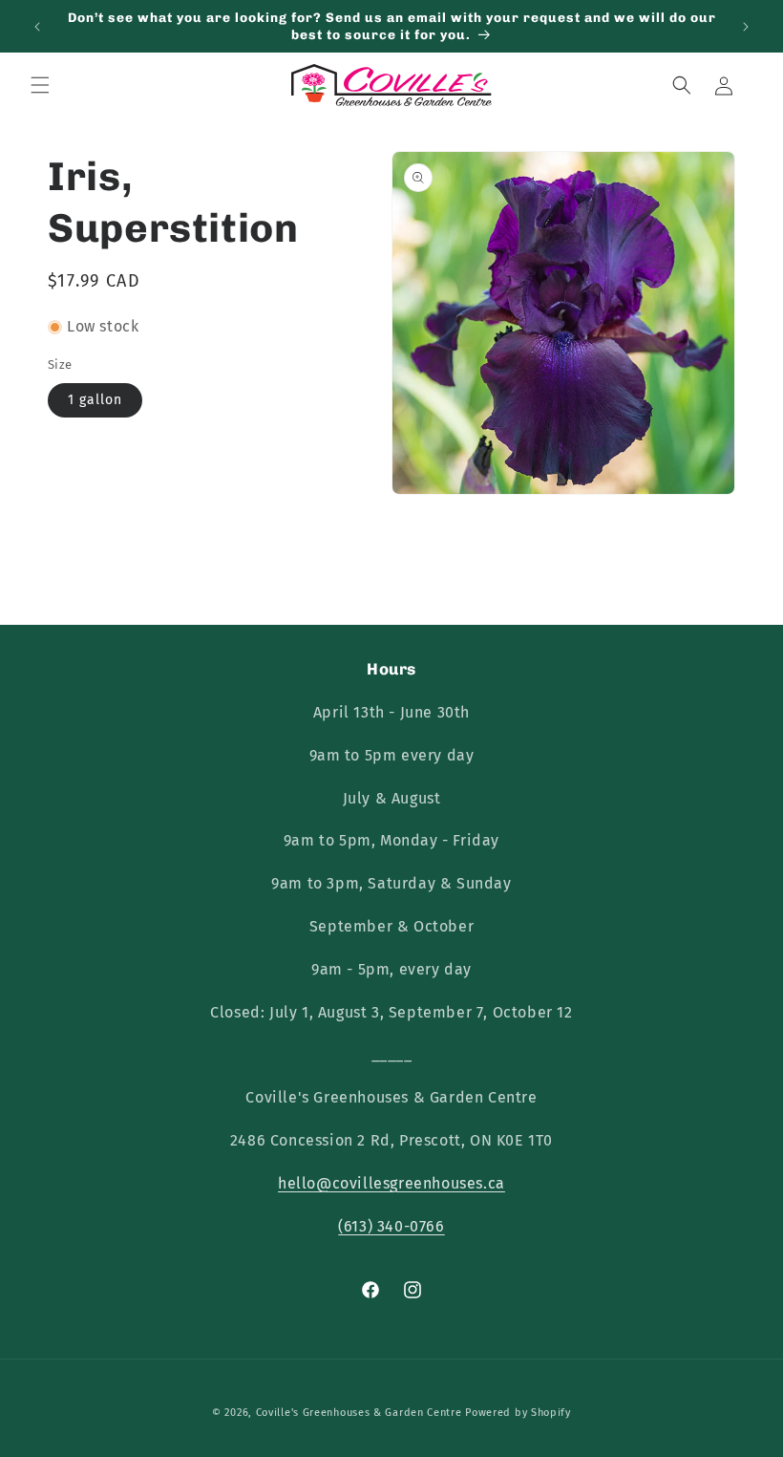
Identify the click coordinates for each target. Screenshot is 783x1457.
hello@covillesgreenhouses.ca (391, 1183)
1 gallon (95, 400)
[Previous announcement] (37, 27)
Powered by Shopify (518, 1412)
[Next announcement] (746, 27)
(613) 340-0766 (391, 1226)
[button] (40, 85)
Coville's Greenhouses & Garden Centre (359, 1412)
